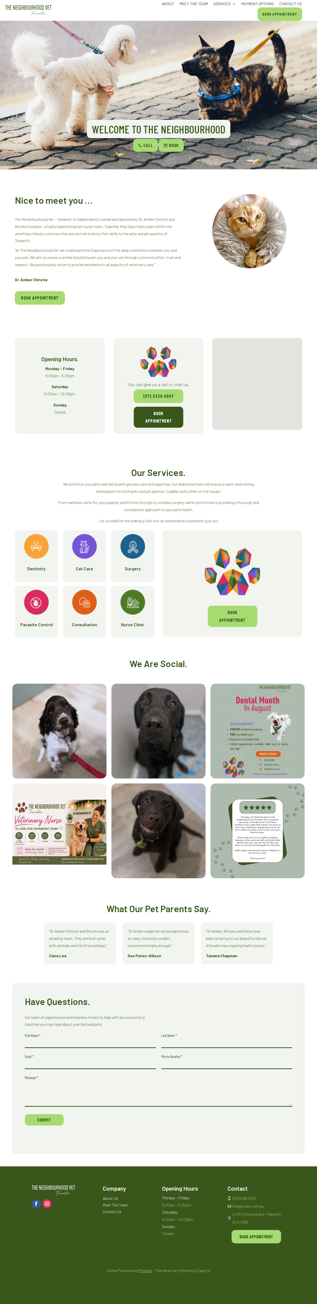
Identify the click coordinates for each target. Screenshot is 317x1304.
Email (29, 1056)
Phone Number (172, 1056)
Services (222, 4)
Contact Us (290, 4)
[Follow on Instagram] (47, 1203)
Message (31, 1077)
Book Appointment (280, 14)
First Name (32, 1035)
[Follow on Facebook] (36, 1203)
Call (145, 145)
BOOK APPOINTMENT (40, 298)
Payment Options (257, 4)
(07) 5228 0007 (158, 396)
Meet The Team (194, 4)
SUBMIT (44, 1120)
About (168, 4)
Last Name (169, 1035)
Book (171, 145)
